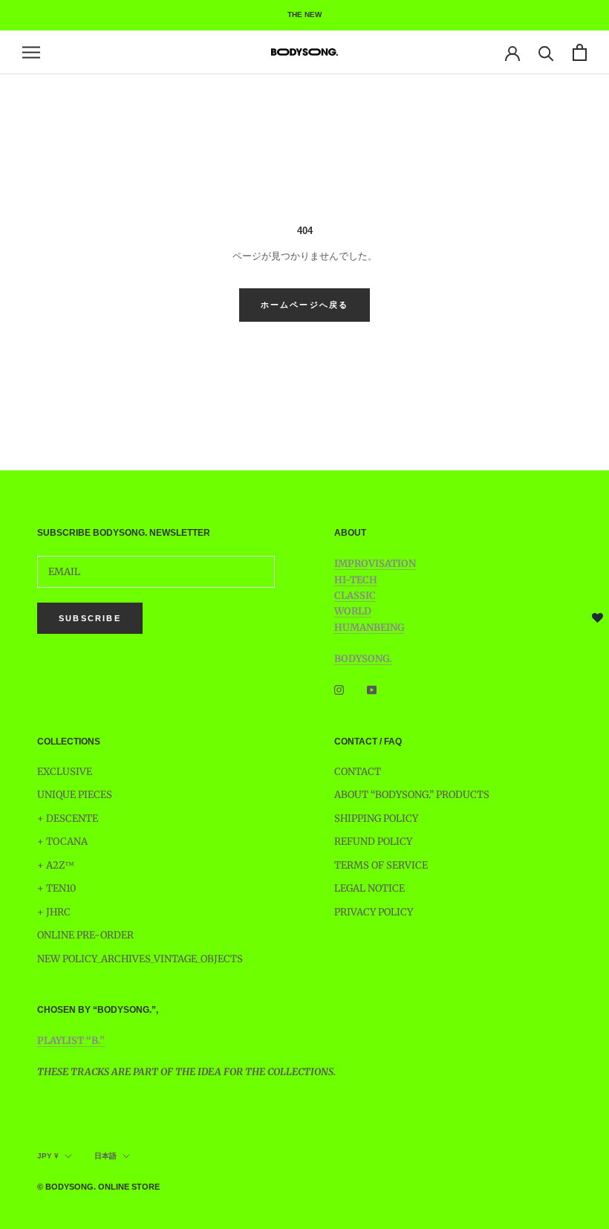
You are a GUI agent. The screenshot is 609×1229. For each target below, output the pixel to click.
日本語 (105, 1156)
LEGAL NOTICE (369, 888)
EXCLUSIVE (64, 771)
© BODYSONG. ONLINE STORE (98, 1186)
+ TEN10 (56, 888)
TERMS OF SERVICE (381, 865)
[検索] (546, 52)
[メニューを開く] (31, 52)
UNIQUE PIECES (74, 794)
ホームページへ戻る (305, 304)
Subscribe (90, 618)
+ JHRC (54, 912)
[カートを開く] (580, 52)
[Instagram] (339, 690)
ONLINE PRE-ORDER (85, 935)
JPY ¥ (48, 1156)
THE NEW (304, 14)
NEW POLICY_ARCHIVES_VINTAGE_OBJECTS (140, 959)
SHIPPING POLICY (376, 818)
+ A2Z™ (55, 865)
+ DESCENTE (67, 818)
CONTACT (357, 771)
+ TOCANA (62, 841)
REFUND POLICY (373, 841)
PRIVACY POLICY (373, 912)
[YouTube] (372, 690)
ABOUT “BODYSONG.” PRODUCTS (411, 794)
